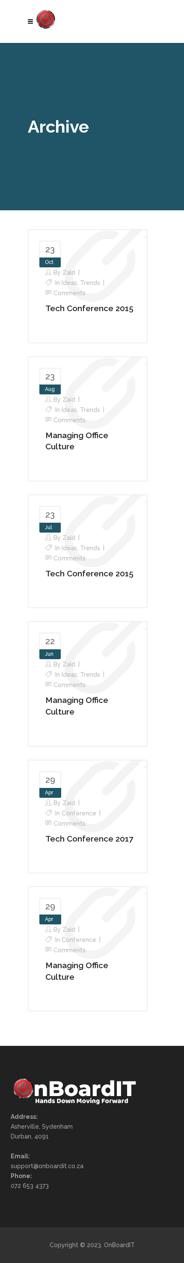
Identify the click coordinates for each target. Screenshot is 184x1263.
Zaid (68, 272)
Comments (69, 293)
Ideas (69, 282)
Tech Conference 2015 (89, 308)
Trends (90, 282)
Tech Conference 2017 (89, 838)
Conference (79, 813)
